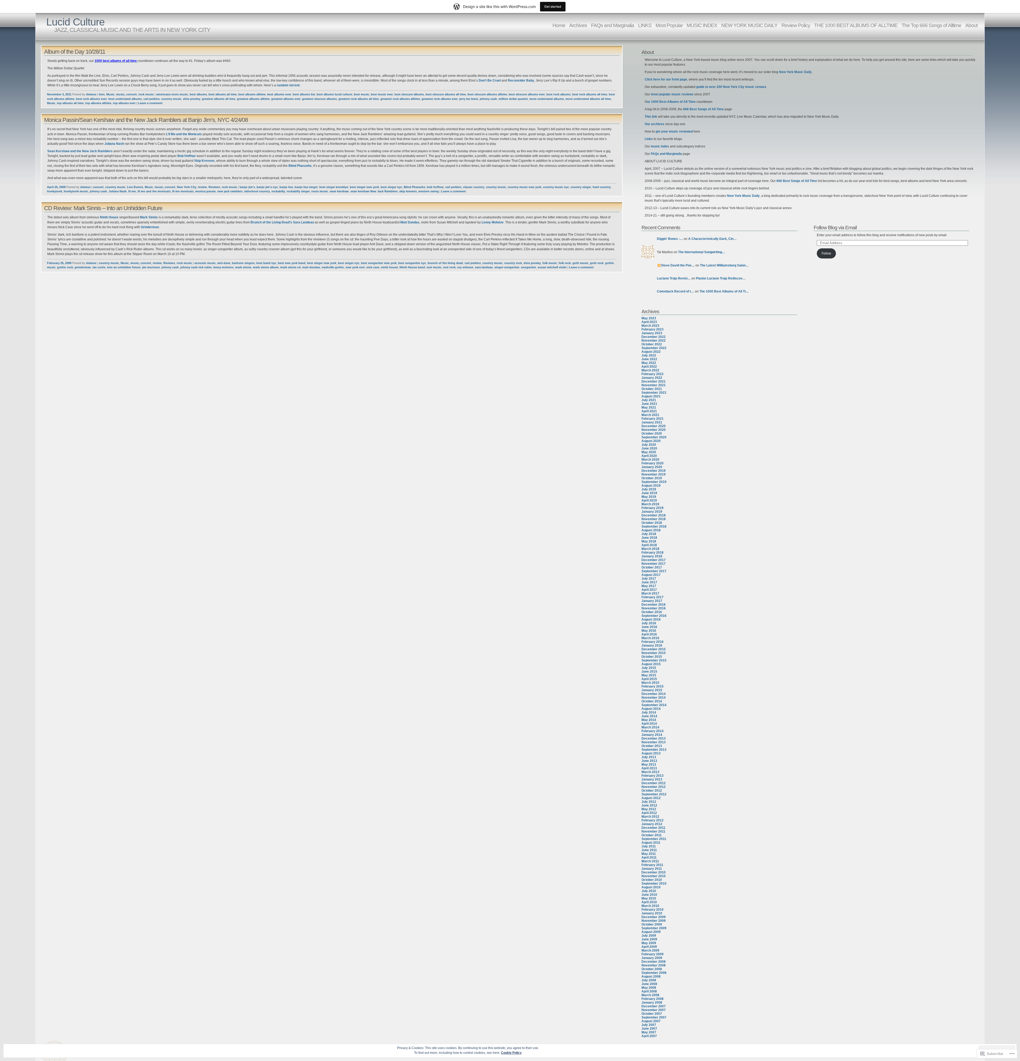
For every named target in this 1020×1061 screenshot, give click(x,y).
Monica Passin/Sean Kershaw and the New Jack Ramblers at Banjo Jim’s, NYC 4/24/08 (146, 120)
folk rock (565, 263)
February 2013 (652, 776)
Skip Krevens (204, 161)
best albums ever (279, 94)
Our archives (654, 124)
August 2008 (651, 976)
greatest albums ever (285, 98)
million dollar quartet (513, 98)
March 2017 (650, 593)
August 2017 (651, 575)
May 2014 (648, 720)
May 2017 (648, 586)
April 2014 (649, 723)
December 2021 (653, 381)
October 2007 (651, 1014)
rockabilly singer (298, 191)
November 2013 (653, 742)
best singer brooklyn (333, 187)
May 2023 (648, 318)
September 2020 (653, 437)
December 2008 (653, 962)
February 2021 (652, 419)
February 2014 (652, 731)
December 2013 (653, 738)
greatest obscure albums (319, 98)
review (202, 187)
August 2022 (651, 352)
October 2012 (651, 790)
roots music (319, 191)
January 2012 (651, 824)
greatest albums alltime (253, 98)
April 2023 (649, 322)
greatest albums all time (218, 98)
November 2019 (653, 474)
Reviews (214, 187)
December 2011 (653, 828)
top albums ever (124, 103)
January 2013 (651, 779)
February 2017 (652, 597)
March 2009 (650, 950)
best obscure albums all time (446, 94)
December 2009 (653, 917)
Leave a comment (150, 103)
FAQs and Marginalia (612, 25)
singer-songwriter (506, 267)
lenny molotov (223, 267)
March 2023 (650, 326)
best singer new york (364, 187)
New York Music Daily (795, 72)
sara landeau (484, 267)
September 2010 (653, 883)
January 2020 (651, 467)
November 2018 (653, 519)
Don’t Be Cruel (490, 80)
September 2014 (653, 705)
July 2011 (648, 846)
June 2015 (649, 671)
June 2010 (649, 895)
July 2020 (648, 445)
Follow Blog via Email (835, 227)
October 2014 (651, 701)
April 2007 (649, 1036)
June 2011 (649, 850)
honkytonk (54, 191)
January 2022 (651, 378)
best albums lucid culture (334, 94)
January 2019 (651, 511)
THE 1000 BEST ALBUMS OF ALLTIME (856, 25)
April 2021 (649, 411)
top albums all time (70, 103)
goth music (580, 263)
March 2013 (650, 772)
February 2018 (652, 552)
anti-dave (223, 263)
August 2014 (651, 709)
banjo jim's (247, 187)
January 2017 (651, 601)
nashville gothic (333, 267)
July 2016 (648, 623)
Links (649, 139)
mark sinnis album (266, 267)
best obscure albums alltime (487, 94)
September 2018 (653, 526)
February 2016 (652, 642)
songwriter (528, 267)
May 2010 (648, 898)
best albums (198, 94)
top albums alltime (98, 103)
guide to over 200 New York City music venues (731, 87)
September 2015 (653, 660)
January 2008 (651, 1002)
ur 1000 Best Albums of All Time (671, 102)
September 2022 (653, 348)
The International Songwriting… (701, 252)
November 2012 (653, 787)
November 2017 (653, 564)
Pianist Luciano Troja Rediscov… (721, 278)
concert (98, 187)
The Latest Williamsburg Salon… (724, 265)
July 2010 (648, 891)
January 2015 (651, 690)
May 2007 (648, 1032)
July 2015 (648, 668)
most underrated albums (546, 98)
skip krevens (408, 191)
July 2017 (648, 578)
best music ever (382, 94)
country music (171, 98)
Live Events (135, 187)
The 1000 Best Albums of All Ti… (724, 291)
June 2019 (649, 493)
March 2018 (650, 549)
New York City (186, 187)
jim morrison (151, 267)
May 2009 (648, 943)
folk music (549, 263)
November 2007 (653, 1010)
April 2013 (649, 768)
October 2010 (651, 880)
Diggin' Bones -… (670, 239)
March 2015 (650, 683)
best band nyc (266, 263)
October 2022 (651, 344)
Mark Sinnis (149, 217)
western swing (428, 191)
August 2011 (650, 842)
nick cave (372, 267)
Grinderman (150, 227)
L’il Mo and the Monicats (184, 134)
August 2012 (651, 798)
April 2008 (649, 991)
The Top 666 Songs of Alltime (931, 25)
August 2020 (651, 441)
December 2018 (653, 515)
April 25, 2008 (56, 187)
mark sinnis (243, 267)
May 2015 (648, 675)
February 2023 (652, 329)
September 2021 (653, 392)
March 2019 (650, 504)
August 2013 (651, 753)
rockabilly (278, 191)
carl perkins (151, 98)
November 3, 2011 (59, 94)
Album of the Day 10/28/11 (74, 51)
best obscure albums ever (527, 94)
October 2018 (651, 523)
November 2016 (653, 608)
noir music (434, 267)
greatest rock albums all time (358, 98)
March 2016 (650, 638)
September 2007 (653, 1017)
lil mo (132, 191)
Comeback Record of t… (675, 291)
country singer (581, 187)
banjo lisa (286, 187)
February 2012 (652, 820)
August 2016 (651, 619)
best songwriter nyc (412, 263)
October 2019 (651, 478)
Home (558, 25)
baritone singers (243, 263)
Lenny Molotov (493, 222)
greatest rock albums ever (440, 98)
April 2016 (649, 634)
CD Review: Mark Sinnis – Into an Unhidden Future (103, 208)
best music (361, 94)
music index (660, 146)
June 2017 (649, 582)
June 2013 (649, 761)
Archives (578, 25)
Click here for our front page (666, 79)
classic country (473, 187)
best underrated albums (125, 98)
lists (102, 94)
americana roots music (172, 94)
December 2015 (653, 649)
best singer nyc (391, 187)
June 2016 (649, 627)
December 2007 (653, 1006)
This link (651, 116)
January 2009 (651, 958)
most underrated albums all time (588, 98)
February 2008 (652, 999)
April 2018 (649, 545)
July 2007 (648, 1025)
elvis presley (191, 98)
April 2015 (649, 679)
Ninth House (109, 217)
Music (110, 94)
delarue (91, 94)
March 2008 (650, 995)
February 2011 (652, 865)
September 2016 (653, 616)
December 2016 (653, 604)
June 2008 (649, 984)
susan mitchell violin (552, 267)
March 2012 (650, 816)
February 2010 (652, 909)
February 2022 (652, 374)
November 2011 (653, 831)
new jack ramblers (230, 191)
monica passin (205, 191)
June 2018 (649, 538)
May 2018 (648, 541)
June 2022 (649, 359)
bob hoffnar (435, 187)
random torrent (288, 85)
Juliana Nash (114, 144)
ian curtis (98, 267)
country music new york (524, 187)
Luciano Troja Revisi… (674, 278)
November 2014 (653, 697)
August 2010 (651, 887)
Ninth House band (412, 267)
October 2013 (651, 746)
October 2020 (651, 433)
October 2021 (651, 389)
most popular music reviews (672, 94)
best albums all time (223, 94)
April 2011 (649, 857)
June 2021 (649, 404)
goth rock (597, 263)
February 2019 (652, 508)
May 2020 (648, 452)
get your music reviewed (674, 131)
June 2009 (649, 939)
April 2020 (649, 456)
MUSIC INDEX (702, 25)
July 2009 (648, 935)
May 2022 (648, 363)
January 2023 (651, 333)
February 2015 (652, 686)
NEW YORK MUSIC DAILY (749, 25)
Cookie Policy (511, 1053)
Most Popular (669, 25)
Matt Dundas (409, 222)
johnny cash (488, 98)
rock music (146, 94)
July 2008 (648, 980)
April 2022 (649, 366)
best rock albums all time (589, 94)
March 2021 (650, 415)
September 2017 (653, 571)
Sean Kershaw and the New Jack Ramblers (80, 151)
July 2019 (648, 489)
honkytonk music (76, 191)
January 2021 (651, 422)
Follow (826, 253)
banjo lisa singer (306, 187)
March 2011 (650, 861)
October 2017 (651, 567)
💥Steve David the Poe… (676, 265)
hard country (602, 187)
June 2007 (649, 1028)
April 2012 (649, 813)
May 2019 (648, 497)
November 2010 (653, 876)
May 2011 (648, 854)
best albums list (304, 94)
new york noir (355, 267)
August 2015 (651, 664)
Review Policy (795, 25)
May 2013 (648, 764)
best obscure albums (409, 94)
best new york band (291, 263)
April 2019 (649, 500)
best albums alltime (252, 94)
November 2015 (653, 653)
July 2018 (648, 534)
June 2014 (649, 716)
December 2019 (653, 471)
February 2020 (652, 463)
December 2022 (653, 337)
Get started (552, 7)
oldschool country (257, 191)
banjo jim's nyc (267, 187)
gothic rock (65, 267)
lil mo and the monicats (154, 191)
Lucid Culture (75, 22)
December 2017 (653, 560)
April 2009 (649, 947)
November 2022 (653, 340)
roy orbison (465, 267)
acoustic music (205, 263)
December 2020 (653, 426)
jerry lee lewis (468, 98)
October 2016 (651, 612)
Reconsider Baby (521, 80)
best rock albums (558, 94)
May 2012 (648, 809)
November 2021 (653, 385)
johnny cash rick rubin (196, 267)
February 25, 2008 (59, 263)
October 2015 (651, 657)
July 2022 (648, 355)
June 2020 (649, 448)
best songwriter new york (379, 263)
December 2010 (653, 872)
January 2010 (651, 913)
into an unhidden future (124, 267)
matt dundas (311, 267)
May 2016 (648, 631)
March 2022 (650, 370)
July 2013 (648, 757)
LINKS (645, 25)
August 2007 (651, 1021)
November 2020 (653, 430)
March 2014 (650, 727)
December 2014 (653, 694)
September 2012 (653, 794)
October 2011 (651, 835)
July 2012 (648, 802)
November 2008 (653, 965)
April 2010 (649, 902)
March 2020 (650, 459)
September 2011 (653, 839)
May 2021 (648, 407)
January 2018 (651, 556)
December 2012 (653, 783)
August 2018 (651, 530)
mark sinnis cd (290, 267)
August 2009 (651, 932)
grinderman (83, 267)
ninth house (389, 267)
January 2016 (651, 645)
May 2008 (648, 988)
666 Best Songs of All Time (703, 109)
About (971, 25)
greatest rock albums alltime (400, 98)
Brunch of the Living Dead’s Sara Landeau (282, 222)
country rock (513, 263)
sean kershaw (339, 191)
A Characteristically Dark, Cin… (712, 239)
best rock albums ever (91, 98)
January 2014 (651, 735)
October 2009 (651, 924)
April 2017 (649, 590)
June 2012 (649, 805)
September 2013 (653, 750)
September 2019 (653, 482)
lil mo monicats (183, 191)
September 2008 (653, 973)
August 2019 (651, 485)
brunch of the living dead (445, 263)
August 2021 (651, 396)
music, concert (126, 94)
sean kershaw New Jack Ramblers (374, 191)
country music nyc (556, 187)
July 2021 (648, 400)
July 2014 (648, 712)
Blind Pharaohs (300, 166)
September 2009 (653, 928)
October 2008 (651, 969)
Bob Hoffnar (186, 156)
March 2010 (650, 906)
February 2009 (652, 954)
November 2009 (653, 921)
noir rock (449, 267)
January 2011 (651, 869)
